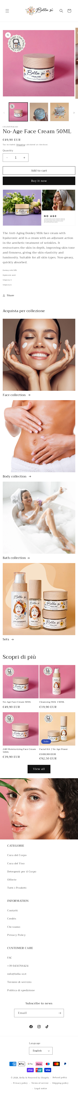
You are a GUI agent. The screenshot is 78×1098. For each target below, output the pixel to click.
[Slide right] (74, 113)
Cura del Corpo (16, 855)
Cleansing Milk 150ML (52, 702)
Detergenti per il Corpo (21, 871)
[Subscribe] (60, 1013)
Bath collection (14, 558)
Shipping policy (60, 1083)
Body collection (15, 477)
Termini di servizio (19, 982)
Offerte (11, 879)
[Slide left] (4, 113)
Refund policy (60, 1077)
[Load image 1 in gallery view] (18, 112)
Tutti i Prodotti (16, 888)
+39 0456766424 (17, 966)
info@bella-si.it (16, 974)
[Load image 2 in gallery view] (39, 112)
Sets (6, 639)
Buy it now (39, 181)
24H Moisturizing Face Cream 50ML (19, 751)
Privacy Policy (16, 935)
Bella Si (23, 1077)
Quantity (8, 150)
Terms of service (40, 1083)
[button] (7, 11)
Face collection (15, 395)
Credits (11, 918)
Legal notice (40, 1088)
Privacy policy (20, 1083)
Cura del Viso (16, 863)
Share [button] (10, 295)
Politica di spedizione (21, 990)
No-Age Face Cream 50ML (17, 702)
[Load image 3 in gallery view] (59, 112)
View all (39, 769)
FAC (9, 957)
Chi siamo (13, 927)
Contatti (12, 910)
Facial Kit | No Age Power (53, 749)
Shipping (20, 144)
